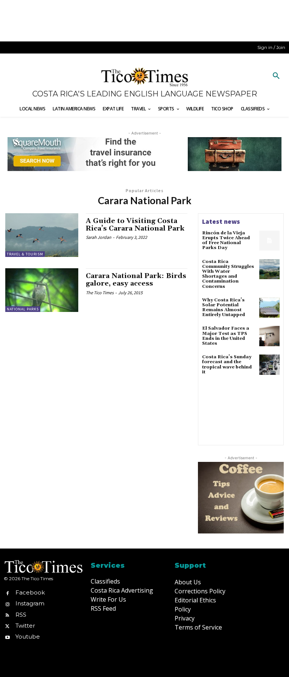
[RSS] (7, 614)
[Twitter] (7, 625)
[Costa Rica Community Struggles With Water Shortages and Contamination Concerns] (269, 269)
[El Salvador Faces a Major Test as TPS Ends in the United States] (269, 336)
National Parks (23, 309)
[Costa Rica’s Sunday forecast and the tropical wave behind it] (269, 365)
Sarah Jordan (98, 237)
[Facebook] (7, 592)
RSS (20, 614)
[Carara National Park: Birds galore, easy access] (41, 290)
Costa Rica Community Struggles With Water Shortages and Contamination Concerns (228, 274)
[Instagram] (7, 603)
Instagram (29, 603)
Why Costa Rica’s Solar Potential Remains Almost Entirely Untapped (223, 307)
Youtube (27, 636)
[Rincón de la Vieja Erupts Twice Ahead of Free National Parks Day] (269, 241)
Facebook (30, 592)
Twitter (25, 625)
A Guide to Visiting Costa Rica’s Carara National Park (135, 225)
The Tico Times (100, 292)
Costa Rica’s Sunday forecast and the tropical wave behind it (227, 364)
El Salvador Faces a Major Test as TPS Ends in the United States (225, 336)
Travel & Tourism (25, 254)
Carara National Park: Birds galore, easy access (136, 280)
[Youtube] (7, 636)
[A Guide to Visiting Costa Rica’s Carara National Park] (41, 235)
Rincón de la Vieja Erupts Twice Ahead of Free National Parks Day (226, 240)
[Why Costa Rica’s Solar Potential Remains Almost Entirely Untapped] (269, 308)
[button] (276, 76)
